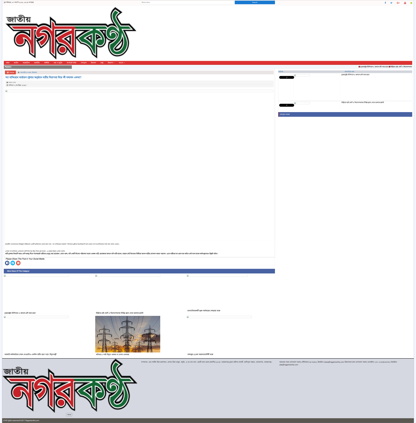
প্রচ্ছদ (7, 63)
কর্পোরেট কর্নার (71, 63)
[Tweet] (13, 263)
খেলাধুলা (84, 63)
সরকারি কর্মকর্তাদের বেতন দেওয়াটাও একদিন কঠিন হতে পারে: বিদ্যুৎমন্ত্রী (30, 354)
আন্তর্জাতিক (26, 63)
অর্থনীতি (46, 63)
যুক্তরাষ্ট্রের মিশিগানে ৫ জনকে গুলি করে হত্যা (362, 67)
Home (11, 72)
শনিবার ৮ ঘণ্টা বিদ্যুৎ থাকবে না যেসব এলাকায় (112, 354)
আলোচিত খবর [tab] (349, 72)
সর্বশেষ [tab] (280, 72)
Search (254, 2)
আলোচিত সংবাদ (25, 72)
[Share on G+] (18, 263)
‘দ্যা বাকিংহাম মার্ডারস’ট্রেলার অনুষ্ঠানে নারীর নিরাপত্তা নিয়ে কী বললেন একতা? (43, 77)
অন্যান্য (121, 63)
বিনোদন (93, 63)
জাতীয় (16, 63)
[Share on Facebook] (7, 263)
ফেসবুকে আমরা (285, 114)
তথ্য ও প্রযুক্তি (58, 63)
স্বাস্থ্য (101, 63)
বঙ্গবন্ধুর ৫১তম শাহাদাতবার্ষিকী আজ (200, 354)
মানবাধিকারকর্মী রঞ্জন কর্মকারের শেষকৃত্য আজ (203, 310)
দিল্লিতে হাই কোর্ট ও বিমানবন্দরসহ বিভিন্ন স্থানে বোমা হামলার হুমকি (119, 313)
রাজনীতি (37, 63)
